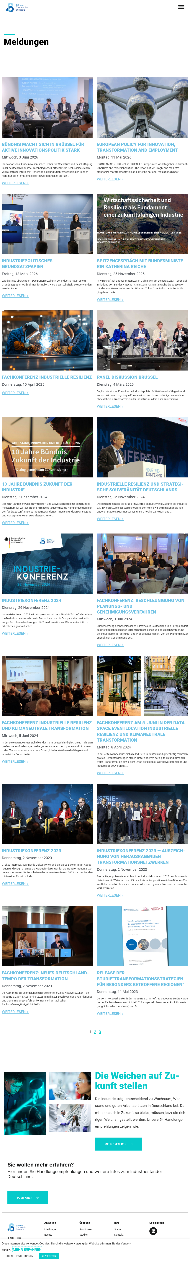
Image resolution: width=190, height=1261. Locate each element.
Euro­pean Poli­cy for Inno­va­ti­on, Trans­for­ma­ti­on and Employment (138, 147)
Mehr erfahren (27, 1249)
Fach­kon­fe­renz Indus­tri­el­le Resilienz (47, 377)
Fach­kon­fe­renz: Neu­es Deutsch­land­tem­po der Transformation (45, 975)
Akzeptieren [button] (49, 1256)
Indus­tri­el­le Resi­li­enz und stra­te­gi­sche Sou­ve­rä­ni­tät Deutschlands (140, 487)
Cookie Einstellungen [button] (19, 1256)
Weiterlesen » (15, 182)
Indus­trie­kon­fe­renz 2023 (32, 851)
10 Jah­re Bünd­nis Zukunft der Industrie (37, 487)
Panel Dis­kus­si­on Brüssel (128, 377)
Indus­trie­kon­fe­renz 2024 (32, 600)
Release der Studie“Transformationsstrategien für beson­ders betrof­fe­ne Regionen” (141, 978)
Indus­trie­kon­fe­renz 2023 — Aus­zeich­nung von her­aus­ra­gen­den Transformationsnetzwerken (141, 856)
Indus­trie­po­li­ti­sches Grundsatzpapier (27, 263)
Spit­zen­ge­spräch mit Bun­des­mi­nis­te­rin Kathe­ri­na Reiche (141, 263)
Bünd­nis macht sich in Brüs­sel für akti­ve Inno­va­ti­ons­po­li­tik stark (43, 147)
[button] (181, 7)
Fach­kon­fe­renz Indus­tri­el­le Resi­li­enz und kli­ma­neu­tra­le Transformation (47, 725)
